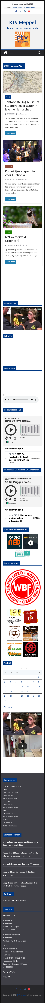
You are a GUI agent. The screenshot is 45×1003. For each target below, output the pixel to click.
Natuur (8, 232)
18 (11, 691)
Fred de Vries (22, 114)
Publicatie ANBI (9, 916)
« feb (4, 707)
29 (34, 696)
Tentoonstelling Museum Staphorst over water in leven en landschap (22, 105)
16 (39, 686)
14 (28, 686)
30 (39, 696)
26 (16, 696)
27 (22, 696)
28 (28, 696)
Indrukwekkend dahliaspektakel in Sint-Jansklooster (24, 9)
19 (16, 691)
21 (28, 691)
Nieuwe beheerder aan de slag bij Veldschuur (21, 864)
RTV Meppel (22, 22)
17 (5, 691)
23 (39, 691)
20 (22, 691)
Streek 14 (6, 977)
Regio (8, 97)
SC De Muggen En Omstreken (14, 900)
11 (11, 686)
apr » (10, 707)
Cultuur (9, 166)
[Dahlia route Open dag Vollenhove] (22, 318)
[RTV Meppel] (5, 53)
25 (11, 696)
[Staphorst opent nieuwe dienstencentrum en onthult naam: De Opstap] (22, 746)
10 (5, 686)
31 (5, 700)
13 (22, 686)
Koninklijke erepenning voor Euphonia (20, 173)
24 (5, 696)
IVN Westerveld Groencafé (15, 239)
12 (16, 686)
